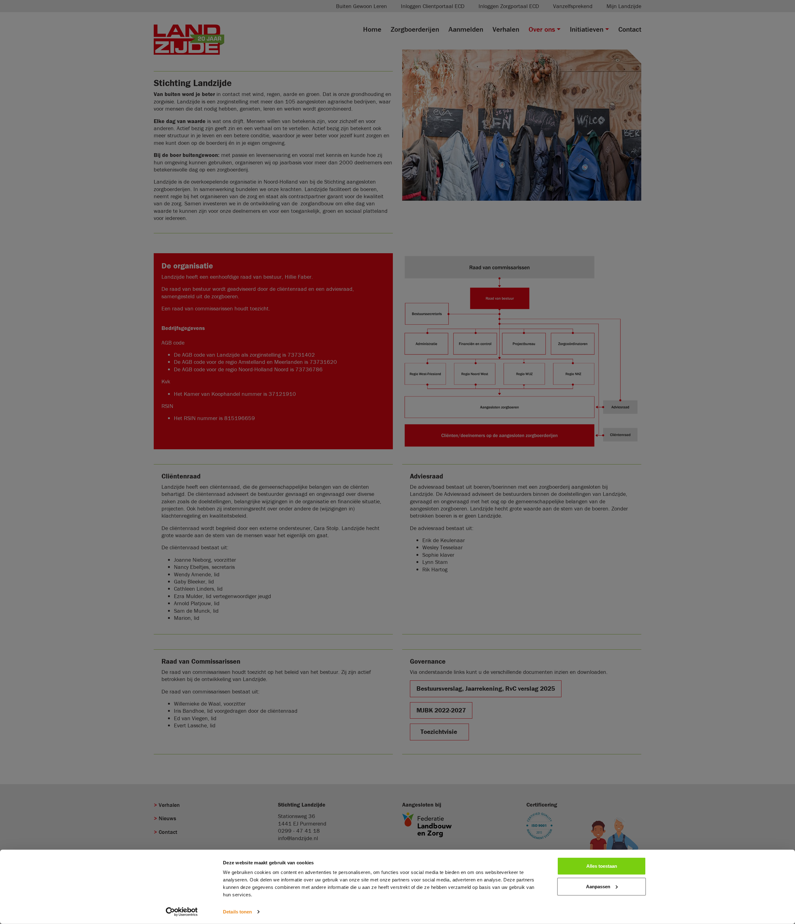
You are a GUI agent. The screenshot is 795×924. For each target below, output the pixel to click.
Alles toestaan (601, 866)
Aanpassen (598, 886)
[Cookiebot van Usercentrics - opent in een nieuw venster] (182, 912)
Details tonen (237, 911)
